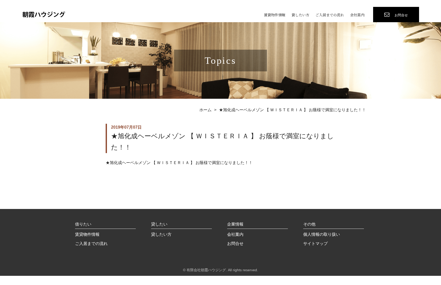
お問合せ (235, 243)
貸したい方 (300, 14)
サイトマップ (315, 243)
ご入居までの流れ (329, 14)
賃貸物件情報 (274, 14)
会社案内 (357, 14)
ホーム (205, 110)
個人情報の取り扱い (321, 234)
